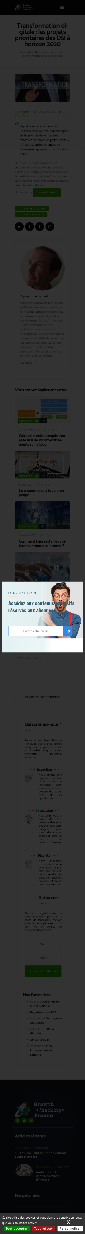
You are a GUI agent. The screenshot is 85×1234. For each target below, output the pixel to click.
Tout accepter (17, 1228)
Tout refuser (43, 1228)
